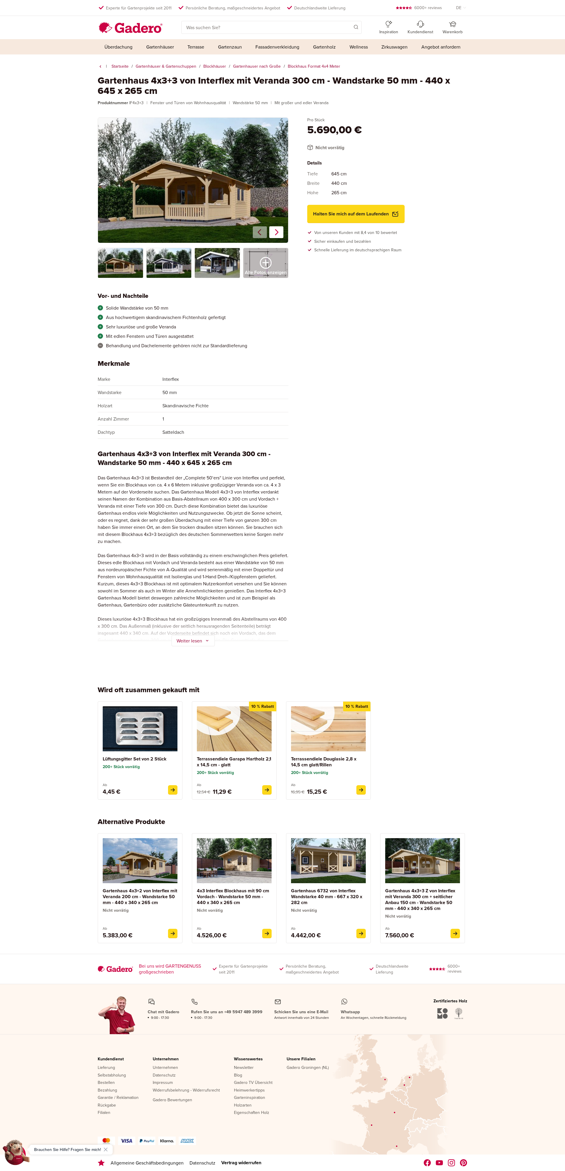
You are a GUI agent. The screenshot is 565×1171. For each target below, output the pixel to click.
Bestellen (106, 1082)
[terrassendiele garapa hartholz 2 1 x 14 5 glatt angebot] (267, 790)
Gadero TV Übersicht (253, 1082)
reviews (428, 8)
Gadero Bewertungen (172, 1100)
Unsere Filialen (301, 1059)
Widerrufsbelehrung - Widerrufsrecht (186, 1090)
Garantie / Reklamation (118, 1097)
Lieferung (106, 1067)
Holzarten (243, 1105)
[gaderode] (463, 1162)
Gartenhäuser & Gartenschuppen (166, 66)
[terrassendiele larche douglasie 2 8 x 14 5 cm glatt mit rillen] (361, 790)
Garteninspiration (249, 1097)
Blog (238, 1075)
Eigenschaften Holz (251, 1112)
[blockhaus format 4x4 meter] (100, 66)
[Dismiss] (105, 1149)
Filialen (104, 1112)
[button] (347, 26)
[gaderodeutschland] (427, 1162)
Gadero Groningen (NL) (308, 1067)
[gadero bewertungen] (101, 1163)
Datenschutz (164, 1075)
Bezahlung (107, 1090)
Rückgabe (107, 1105)
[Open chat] (16, 1154)
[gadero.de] (451, 1162)
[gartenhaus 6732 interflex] (361, 933)
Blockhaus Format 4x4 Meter (314, 66)
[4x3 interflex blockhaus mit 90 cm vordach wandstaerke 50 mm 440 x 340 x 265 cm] (267, 933)
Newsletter (244, 1067)
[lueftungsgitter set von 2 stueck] (172, 790)
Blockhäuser (214, 66)
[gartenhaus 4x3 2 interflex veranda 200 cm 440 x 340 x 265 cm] (172, 933)
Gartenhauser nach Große (257, 66)
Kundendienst (111, 1059)
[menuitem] (118, 46)
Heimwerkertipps (249, 1090)
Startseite (120, 66)
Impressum (163, 1082)
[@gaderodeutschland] (439, 1162)
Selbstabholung (112, 1075)
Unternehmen (166, 1059)
